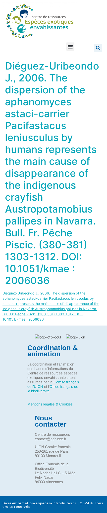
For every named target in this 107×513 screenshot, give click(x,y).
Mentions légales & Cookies (50, 404)
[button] (70, 46)
